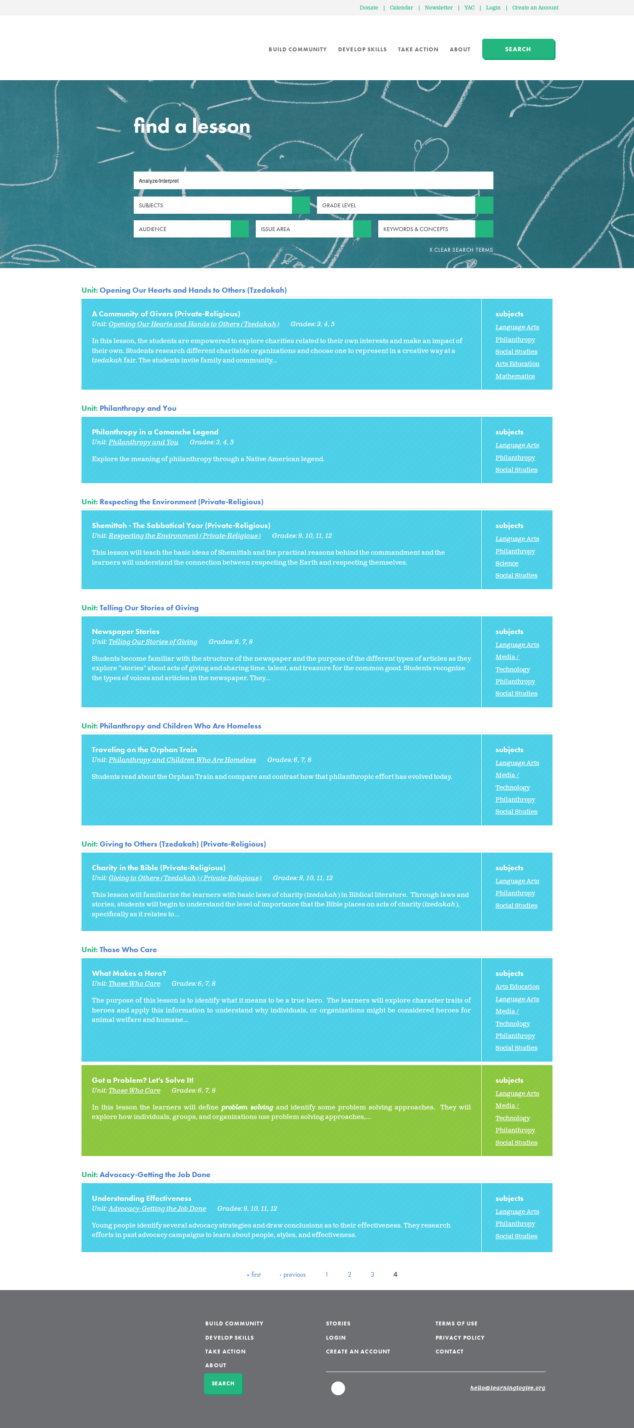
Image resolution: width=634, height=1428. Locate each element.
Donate (369, 8)
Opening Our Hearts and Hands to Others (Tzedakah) (193, 290)
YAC (469, 8)
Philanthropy (515, 340)
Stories (338, 1323)
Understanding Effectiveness (141, 1198)
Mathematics (515, 376)
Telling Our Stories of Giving (149, 607)
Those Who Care (128, 949)
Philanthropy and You (138, 408)
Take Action (418, 49)
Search (518, 49)
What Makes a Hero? (129, 973)
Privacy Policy (460, 1337)
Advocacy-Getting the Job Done (155, 1174)
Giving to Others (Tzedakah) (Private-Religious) (183, 844)
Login (493, 8)
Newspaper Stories (126, 631)
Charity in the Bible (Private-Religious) (159, 867)
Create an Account (535, 8)
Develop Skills (362, 49)
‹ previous (292, 1274)
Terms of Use (457, 1323)
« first (254, 1274)
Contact (450, 1351)
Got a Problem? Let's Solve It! (143, 1080)
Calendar (401, 8)
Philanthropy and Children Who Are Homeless (180, 726)
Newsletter (439, 8)
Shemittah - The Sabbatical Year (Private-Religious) (181, 525)
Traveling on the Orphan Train (144, 749)
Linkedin (338, 1392)
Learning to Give (115, 43)
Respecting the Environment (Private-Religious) (182, 501)
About (460, 49)
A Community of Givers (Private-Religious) (166, 314)
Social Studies (516, 352)
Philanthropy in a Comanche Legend (155, 432)
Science (507, 563)
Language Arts (517, 327)
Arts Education (518, 364)
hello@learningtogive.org (508, 1388)
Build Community (298, 49)
